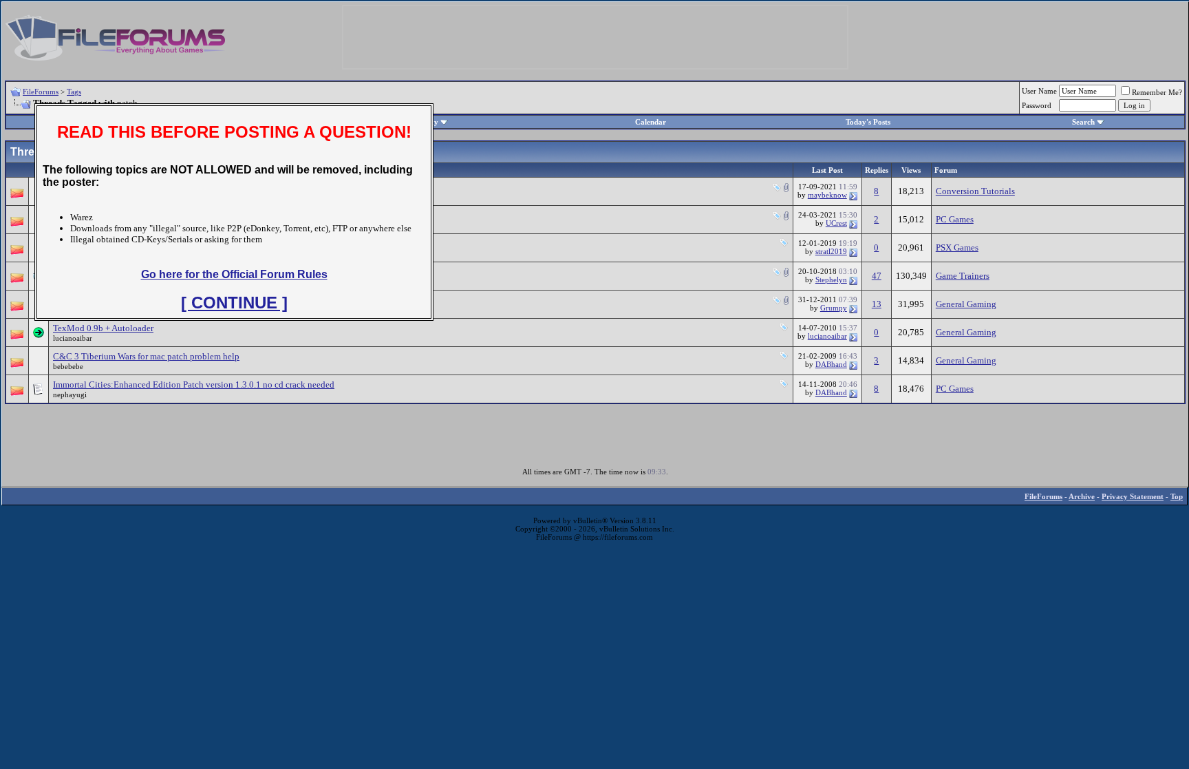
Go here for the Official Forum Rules (234, 274)
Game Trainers (962, 276)
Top (1176, 496)
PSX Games (957, 247)
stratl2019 (831, 251)
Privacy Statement (1133, 496)
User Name (1039, 91)
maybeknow (827, 195)
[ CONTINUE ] (234, 302)
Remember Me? (1157, 92)
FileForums (40, 91)
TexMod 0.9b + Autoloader (103, 328)
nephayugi (70, 394)
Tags (74, 91)
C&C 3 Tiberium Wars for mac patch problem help (146, 356)
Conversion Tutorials (975, 191)
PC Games (955, 219)
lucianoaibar (72, 338)
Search (1083, 122)
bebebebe (68, 366)
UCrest (836, 223)
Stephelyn (831, 279)
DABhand (831, 364)
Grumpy (833, 308)
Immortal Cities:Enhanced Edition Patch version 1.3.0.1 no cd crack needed (193, 384)
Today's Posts (868, 122)
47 (876, 276)
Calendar (650, 122)
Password (1036, 105)
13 (876, 304)
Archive (1082, 496)
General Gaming (966, 304)
